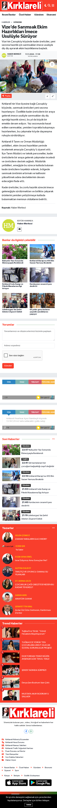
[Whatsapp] (31, 731)
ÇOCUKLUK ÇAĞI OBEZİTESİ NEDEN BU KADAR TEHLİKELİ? (34, 585)
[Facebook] (26, 731)
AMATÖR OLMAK (23, 599)
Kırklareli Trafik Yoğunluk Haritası (19, 748)
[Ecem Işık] (7, 546)
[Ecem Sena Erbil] (7, 558)
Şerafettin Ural (23, 607)
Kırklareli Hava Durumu (14, 742)
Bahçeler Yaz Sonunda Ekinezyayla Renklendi (36, 451)
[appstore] (17, 783)
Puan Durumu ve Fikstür (15, 751)
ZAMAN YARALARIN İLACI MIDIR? (31, 539)
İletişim (17, 776)
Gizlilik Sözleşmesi (32, 776)
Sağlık (25, 459)
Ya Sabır (19, 550)
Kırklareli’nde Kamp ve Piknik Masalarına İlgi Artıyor (12, 286)
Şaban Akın (21, 595)
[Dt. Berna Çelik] (7, 584)
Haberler (6, 22)
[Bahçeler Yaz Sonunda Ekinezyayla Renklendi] (14, 252)
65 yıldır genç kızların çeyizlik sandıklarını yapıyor (40, 312)
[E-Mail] (19, 229)
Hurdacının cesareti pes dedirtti (36, 504)
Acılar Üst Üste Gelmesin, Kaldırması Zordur (33, 611)
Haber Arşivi (10, 760)
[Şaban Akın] (7, 597)
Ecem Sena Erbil (23, 557)
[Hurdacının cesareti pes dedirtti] (42, 275)
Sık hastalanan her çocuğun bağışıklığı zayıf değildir (37, 465)
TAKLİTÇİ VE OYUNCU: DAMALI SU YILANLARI (31, 573)
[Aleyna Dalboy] (7, 571)
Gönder (8, 366)
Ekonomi (51, 15)
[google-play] (40, 783)
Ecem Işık (20, 546)
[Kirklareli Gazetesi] (22, 6)
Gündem (38, 15)
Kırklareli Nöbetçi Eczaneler (17, 739)
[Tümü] (53, 439)
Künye (7, 776)
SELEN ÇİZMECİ (22, 536)
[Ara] (49, 6)
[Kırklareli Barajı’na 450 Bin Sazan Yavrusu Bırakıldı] (42, 252)
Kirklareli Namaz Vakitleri (15, 745)
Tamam (28, 804)
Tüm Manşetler (11, 754)
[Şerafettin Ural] (7, 610)
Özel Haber (25, 15)
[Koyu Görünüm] (46, 6)
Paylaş (8, 96)
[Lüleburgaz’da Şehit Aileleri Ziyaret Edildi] (14, 300)
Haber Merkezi (24, 224)
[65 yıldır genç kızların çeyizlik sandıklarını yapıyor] (42, 300)
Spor (17, 770)
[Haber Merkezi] (8, 225)
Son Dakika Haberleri (14, 757)
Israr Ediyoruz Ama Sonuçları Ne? (31, 560)
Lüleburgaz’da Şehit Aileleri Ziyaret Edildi (34, 517)
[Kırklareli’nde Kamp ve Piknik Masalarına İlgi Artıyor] (14, 275)
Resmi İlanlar (9, 15)
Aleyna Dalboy (23, 568)
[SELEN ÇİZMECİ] (7, 537)
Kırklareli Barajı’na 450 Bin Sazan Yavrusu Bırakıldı (37, 478)
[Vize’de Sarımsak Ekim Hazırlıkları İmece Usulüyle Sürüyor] (28, 76)
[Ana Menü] (53, 6)
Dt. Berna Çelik (23, 581)
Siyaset (7, 770)
